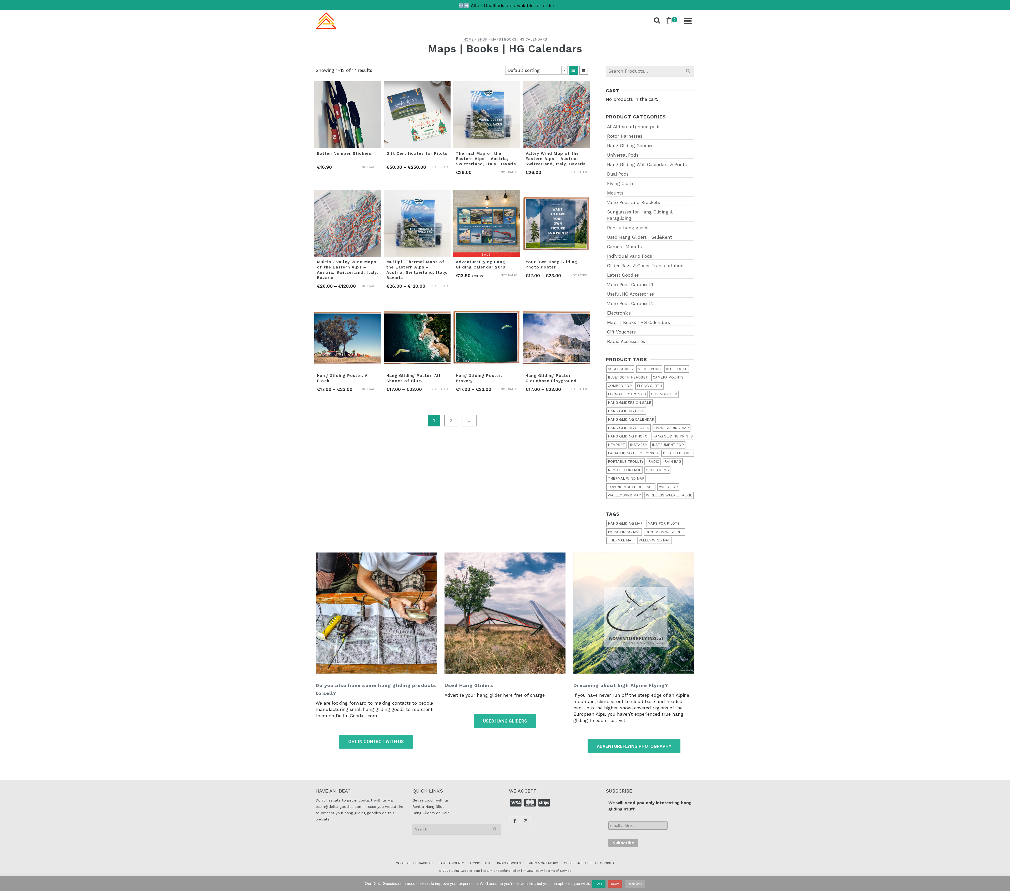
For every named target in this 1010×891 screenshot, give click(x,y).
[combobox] (536, 70)
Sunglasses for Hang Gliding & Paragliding (640, 215)
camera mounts (668, 377)
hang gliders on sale (629, 403)
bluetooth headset (628, 377)
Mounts (615, 193)
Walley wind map (624, 495)
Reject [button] (615, 883)
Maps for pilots (664, 523)
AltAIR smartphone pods (633, 126)
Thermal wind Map (626, 478)
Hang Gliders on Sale (431, 813)
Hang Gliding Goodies (630, 145)
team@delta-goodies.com (339, 806)
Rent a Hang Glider (429, 806)
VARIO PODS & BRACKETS (414, 863)
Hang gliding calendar (631, 419)
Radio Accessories (626, 341)
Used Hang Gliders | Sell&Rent (639, 237)
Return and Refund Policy (501, 871)
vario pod (668, 487)
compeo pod (620, 386)
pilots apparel (678, 453)
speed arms (657, 470)
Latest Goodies (623, 275)
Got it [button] (598, 883)
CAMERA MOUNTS (451, 863)
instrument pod (668, 445)
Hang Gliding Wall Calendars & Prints (647, 164)
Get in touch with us (430, 800)
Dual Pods (618, 174)
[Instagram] (526, 821)
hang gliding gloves (628, 428)
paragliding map (624, 532)
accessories (620, 369)
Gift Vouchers (621, 332)
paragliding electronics (633, 453)
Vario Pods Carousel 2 (630, 303)
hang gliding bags (626, 411)
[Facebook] (514, 821)
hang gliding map (625, 523)
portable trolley (625, 462)
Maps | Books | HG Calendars (638, 322)
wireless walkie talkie (669, 495)
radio (653, 462)
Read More (635, 883)
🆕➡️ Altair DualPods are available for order (506, 5)
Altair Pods (649, 369)
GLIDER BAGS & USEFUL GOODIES (589, 863)
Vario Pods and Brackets (633, 202)
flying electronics (627, 394)
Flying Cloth (620, 183)
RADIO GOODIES (509, 863)
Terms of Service (558, 871)
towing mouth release (631, 487)
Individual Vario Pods (629, 256)
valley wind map (654, 540)
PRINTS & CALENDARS (542, 863)
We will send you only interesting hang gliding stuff (649, 806)
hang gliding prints (673, 436)
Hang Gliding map (671, 428)
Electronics (619, 313)
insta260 (638, 445)
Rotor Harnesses (624, 136)
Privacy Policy (533, 871)
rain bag (672, 462)
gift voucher (664, 394)
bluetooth (677, 369)
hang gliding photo (628, 436)
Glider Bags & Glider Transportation (645, 265)
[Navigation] (687, 21)
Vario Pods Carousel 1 (630, 284)
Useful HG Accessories (630, 294)
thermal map (621, 540)
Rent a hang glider (627, 227)
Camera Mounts (624, 246)
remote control (624, 470)
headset (616, 445)
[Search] (657, 21)
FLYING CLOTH (480, 863)
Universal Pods (622, 155)
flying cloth (649, 386)
